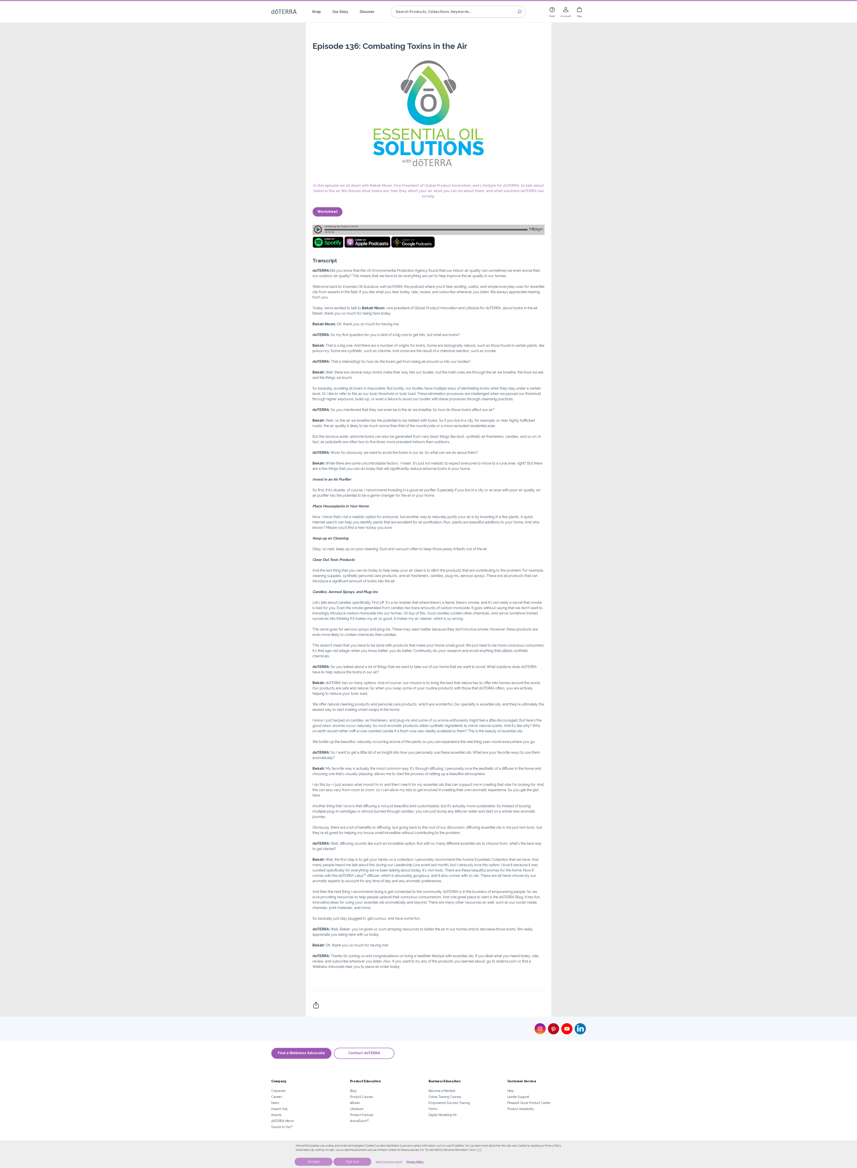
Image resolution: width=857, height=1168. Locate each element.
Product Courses (361, 1097)
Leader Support (518, 1097)
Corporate (278, 1091)
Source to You (282, 1127)
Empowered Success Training (449, 1103)
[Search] (519, 11)
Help (510, 1091)
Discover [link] (367, 12)
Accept (314, 1162)
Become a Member (441, 1091)
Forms (432, 1109)
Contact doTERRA (364, 1053)
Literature (356, 1109)
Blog (353, 1091)
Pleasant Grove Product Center (529, 1103)
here (478, 1149)
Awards (276, 1115)
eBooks (355, 1103)
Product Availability (520, 1109)
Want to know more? (389, 1162)
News (275, 1103)
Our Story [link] (340, 12)
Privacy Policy (415, 1162)
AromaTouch (359, 1121)
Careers (276, 1097)
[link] (552, 11)
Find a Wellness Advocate (301, 1053)
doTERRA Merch (282, 1121)
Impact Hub (279, 1109)
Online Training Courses (444, 1097)
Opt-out (352, 1162)
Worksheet (327, 212)
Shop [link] (316, 12)
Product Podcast (361, 1115)
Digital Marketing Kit (442, 1115)
